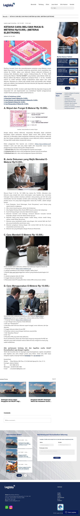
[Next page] (73, 88)
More (45, 13)
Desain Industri (37, 13)
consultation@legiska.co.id (14, 500)
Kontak (59, 442)
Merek (29, 13)
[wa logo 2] (6, 507)
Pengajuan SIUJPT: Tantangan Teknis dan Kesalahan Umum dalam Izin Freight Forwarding (41, 400)
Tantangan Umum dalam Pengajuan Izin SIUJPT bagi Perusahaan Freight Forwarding (11, 400)
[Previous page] (61, 88)
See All (54, 379)
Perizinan (8, 13)
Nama (41, 442)
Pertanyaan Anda (43, 447)
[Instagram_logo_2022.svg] (10, 507)
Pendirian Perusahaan (19, 13)
